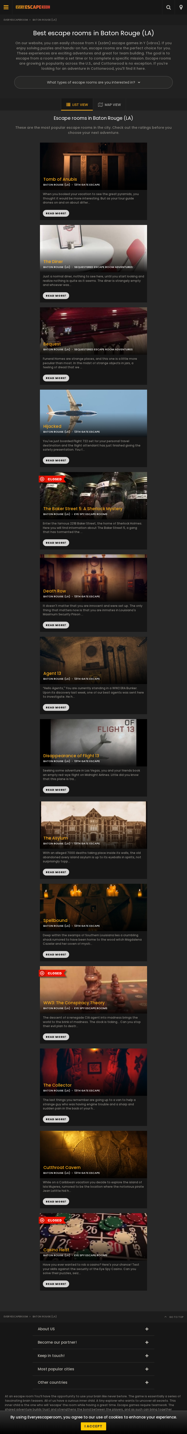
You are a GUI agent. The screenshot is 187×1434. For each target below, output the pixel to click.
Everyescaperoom (16, 20)
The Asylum (55, 838)
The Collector (57, 1085)
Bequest (52, 344)
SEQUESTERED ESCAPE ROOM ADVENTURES (103, 267)
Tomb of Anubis (60, 179)
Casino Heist (56, 1250)
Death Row (54, 591)
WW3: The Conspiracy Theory (74, 1002)
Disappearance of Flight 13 (71, 755)
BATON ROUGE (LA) (56, 267)
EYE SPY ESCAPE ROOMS (90, 514)
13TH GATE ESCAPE (87, 432)
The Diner (53, 261)
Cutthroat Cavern (62, 1167)
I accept (93, 1426)
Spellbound (55, 920)
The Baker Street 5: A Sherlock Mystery (82, 508)
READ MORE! (56, 296)
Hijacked (52, 426)
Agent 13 (52, 673)
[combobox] (181, 7)
